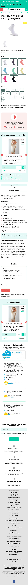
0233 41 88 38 (9, 127)
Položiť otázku (5, 290)
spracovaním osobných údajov (15, 433)
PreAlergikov (4, 12)
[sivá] (14, 62)
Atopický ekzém (14, 522)
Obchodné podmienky (14, 543)
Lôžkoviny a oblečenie (19, 12)
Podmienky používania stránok (17, 573)
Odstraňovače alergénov (14, 505)
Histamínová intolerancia (14, 523)
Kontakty (14, 549)
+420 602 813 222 (20, 127)
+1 (21, 156)
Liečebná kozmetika (14, 499)
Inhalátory (14, 492)
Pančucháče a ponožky (8, 179)
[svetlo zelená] (14, 71)
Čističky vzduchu (14, 494)
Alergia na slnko (14, 532)
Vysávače (14, 495)
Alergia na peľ (14, 513)
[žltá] (22, 71)
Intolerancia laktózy (14, 517)
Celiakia (14, 525)
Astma (14, 528)
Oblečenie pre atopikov (8, 177)
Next (26, 155)
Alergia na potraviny (14, 533)
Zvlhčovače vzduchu (14, 504)
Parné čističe (14, 500)
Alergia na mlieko (14, 515)
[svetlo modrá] (5, 71)
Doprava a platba (14, 538)
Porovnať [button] (22, 338)
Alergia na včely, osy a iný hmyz (14, 527)
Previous (2, 155)
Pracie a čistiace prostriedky (14, 507)
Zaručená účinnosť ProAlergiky (14, 551)
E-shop (11, 12)
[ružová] (5, 79)
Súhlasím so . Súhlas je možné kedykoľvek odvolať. (14, 434)
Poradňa (14, 187)
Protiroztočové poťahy (14, 497)
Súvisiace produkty (14, 190)
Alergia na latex (14, 530)
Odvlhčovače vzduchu (14, 502)
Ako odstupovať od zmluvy (14, 541)
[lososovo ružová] (22, 62)
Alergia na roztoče (14, 518)
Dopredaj (18, 179)
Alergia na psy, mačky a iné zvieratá (14, 520)
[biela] (5, 62)
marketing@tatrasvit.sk (9, 278)
